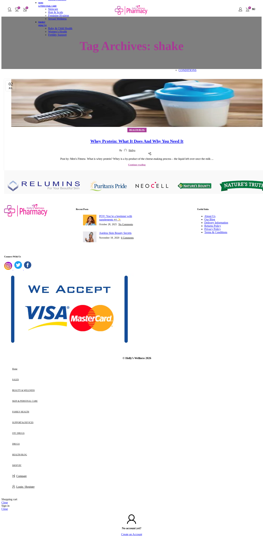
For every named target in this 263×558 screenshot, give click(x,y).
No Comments (125, 224)
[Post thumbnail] (89, 220)
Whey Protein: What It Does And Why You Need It (136, 141)
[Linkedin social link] (154, 148)
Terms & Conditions (215, 232)
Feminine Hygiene (58, 15)
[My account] (240, 9)
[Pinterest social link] (149, 148)
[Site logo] (131, 17)
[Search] (9, 9)
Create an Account (131, 534)
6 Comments (127, 237)
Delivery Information (216, 222)
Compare (21, 476)
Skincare (53, 9)
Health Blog (137, 130)
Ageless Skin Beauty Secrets (115, 232)
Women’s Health (57, 31)
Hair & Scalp (55, 12)
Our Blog (209, 219)
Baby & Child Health (60, 28)
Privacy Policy (212, 229)
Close (4, 502)
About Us (209, 216)
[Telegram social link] (158, 148)
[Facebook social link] (140, 148)
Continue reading (137, 165)
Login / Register (25, 486)
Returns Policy (212, 225)
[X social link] (144, 148)
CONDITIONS (187, 70)
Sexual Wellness (57, 18)
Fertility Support (57, 34)
